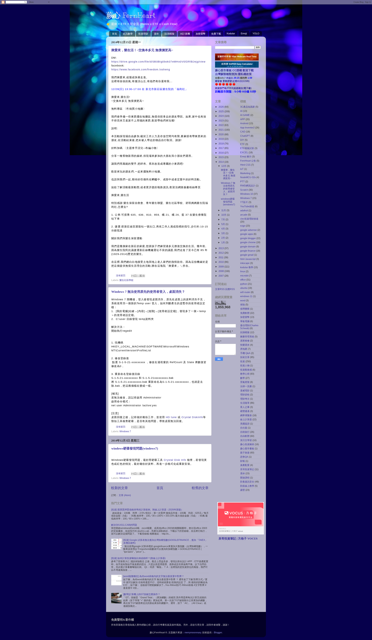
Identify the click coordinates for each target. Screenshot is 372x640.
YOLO (256, 33)
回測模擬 (169, 33)
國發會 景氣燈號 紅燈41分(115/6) (232, 81)
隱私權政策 (244, 74)
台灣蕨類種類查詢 (226, 74)
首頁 (114, 33)
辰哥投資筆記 (247, 469)
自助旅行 (245, 432)
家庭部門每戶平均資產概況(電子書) (233, 88)
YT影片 (244, 202)
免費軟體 (245, 313)
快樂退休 (245, 344)
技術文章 (245, 357)
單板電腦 (245, 321)
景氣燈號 (245, 382)
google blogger (248, 238)
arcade (243, 214)
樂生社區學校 (126, 280)
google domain (248, 246)
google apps (246, 234)
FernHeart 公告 (248, 160)
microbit (244, 275)
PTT (242, 181)
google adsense (248, 230)
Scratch (244, 189)
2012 (221, 252)
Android (244, 123)
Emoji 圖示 (245, 156)
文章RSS (220, 289)
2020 (221, 134)
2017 (221, 148)
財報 (242, 461)
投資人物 (245, 365)
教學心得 (245, 373)
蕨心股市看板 (247, 448)
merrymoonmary (193, 632)
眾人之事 (245, 407)
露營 (242, 490)
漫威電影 (245, 390)
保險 (242, 304)
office (243, 279)
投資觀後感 (246, 369)
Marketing (245, 173)
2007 (221, 275)
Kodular (231, 33)
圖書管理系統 (247, 336)
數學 (242, 378)
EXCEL (244, 152)
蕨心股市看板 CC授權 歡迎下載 (234, 70)
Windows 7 (125, 431)
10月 (224, 214)
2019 (221, 139)
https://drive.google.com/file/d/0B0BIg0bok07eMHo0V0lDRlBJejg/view (158, 61)
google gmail (247, 254)
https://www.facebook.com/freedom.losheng (140, 69)
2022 (221, 125)
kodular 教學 (246, 267)
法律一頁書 (246, 386)
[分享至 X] (138, 275)
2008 (221, 271)
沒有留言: (121, 275)
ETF (242, 144)
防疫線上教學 (247, 486)
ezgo (242, 225)
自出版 (243, 427)
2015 (221, 157)
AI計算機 (185, 33)
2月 (223, 237)
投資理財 (143, 33)
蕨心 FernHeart (130, 15)
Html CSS (245, 164)
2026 (221, 106)
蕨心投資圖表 (247, 444)
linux (242, 271)
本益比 (229, 77)
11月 (224, 210)
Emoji (244, 33)
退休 (156, 33)
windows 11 (246, 296)
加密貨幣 (200, 33)
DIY (242, 140)
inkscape (245, 263)
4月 (223, 228)
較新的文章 (119, 488)
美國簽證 (245, 423)
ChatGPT (245, 136)
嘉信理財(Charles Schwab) (249, 326)
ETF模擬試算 (247, 148)
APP (242, 119)
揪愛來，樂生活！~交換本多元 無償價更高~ (142, 50)
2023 (221, 120)
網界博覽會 (246, 415)
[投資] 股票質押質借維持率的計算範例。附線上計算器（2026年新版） (147, 509)
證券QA (244, 456)
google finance (247, 250)
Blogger (218, 632)
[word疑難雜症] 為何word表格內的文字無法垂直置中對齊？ (153, 576)
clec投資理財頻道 (249, 218)
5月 (223, 224)
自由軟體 (245, 436)
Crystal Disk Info (174, 460)
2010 (221, 262)
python (243, 284)
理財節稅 (245, 394)
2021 (221, 129)
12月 (224, 166)
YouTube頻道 (247, 206)
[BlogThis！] (135, 275)
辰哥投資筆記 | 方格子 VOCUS (238, 538)
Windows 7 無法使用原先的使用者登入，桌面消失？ (148, 291)
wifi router (245, 292)
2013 (221, 248)
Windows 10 (246, 194)
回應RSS (230, 289)
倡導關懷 (245, 308)
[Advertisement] (239, 565)
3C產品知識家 (247, 106)
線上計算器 (246, 419)
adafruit (244, 210)
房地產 (243, 349)
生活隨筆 (245, 403)
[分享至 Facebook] (140, 275)
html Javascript (248, 259)
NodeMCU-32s (248, 177)
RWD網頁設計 (247, 185)
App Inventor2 (247, 127)
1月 (223, 242)
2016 (221, 152)
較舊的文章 (200, 488)
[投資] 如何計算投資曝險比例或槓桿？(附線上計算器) (138, 558)
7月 (223, 219)
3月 (223, 233)
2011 (221, 257)
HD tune (171, 417)
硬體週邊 (245, 411)
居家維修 (245, 340)
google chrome (248, 242)
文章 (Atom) (125, 495)
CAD (242, 131)
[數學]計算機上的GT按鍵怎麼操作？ (141, 594)
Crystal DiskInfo (192, 417)
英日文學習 (246, 440)
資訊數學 (128, 33)
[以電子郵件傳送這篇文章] (132, 275)
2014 (221, 162)
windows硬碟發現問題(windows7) (134, 448)
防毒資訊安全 (247, 481)
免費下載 (216, 33)
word (242, 300)
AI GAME (245, 115)
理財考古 (245, 398)
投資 (242, 361)
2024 (221, 116)
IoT (242, 169)
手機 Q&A (245, 353)
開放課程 (245, 477)
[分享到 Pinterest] (143, 275)
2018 (221, 143)
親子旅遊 (245, 452)
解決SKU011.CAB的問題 (124, 525)
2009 (221, 266)
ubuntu (243, 288)
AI (241, 111)
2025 (221, 111)
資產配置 (245, 465)
